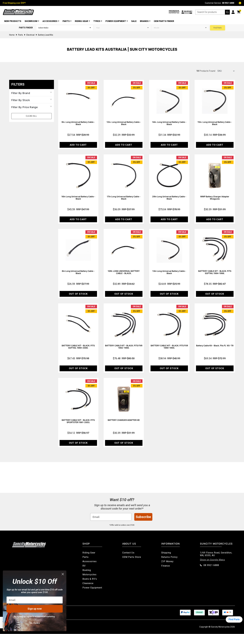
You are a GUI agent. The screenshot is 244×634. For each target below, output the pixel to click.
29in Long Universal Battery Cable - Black (169, 197)
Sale (134, 21)
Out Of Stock (78, 293)
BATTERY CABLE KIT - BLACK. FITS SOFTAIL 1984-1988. (214, 272)
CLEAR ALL (31, 116)
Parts (66, 21)
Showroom (31, 21)
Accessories (50, 21)
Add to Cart (78, 144)
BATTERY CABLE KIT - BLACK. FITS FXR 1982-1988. (123, 346)
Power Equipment (115, 21)
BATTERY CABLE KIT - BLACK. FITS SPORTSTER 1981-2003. (78, 421)
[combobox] (212, 12)
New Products (12, 21)
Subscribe (143, 517)
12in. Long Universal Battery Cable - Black (124, 123)
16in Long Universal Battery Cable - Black (78, 197)
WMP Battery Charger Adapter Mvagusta (214, 197)
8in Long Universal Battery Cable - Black (78, 272)
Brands (144, 21)
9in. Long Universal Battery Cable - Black (78, 123)
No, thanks (35, 623)
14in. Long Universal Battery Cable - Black (169, 123)
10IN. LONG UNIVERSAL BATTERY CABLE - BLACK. (124, 272)
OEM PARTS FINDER (164, 21)
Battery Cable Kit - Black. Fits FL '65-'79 (214, 345)
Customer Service (219, 3)
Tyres (96, 21)
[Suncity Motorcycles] (18, 12)
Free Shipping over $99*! (14, 3)
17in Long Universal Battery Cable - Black (123, 197)
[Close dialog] (62, 574)
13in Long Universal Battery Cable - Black (169, 272)
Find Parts (217, 28)
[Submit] (227, 12)
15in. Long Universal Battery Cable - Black (215, 123)
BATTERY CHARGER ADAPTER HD (124, 420)
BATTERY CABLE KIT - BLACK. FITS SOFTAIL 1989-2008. (78, 346)
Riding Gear (81, 21)
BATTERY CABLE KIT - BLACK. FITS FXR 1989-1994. (169, 346)
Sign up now (35, 608)
